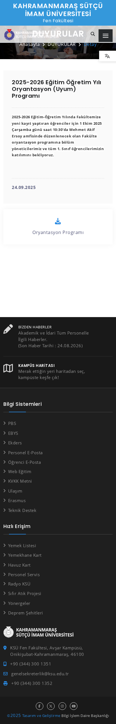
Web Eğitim (20, 471)
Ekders (15, 442)
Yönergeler (19, 603)
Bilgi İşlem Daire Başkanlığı (85, 715)
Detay (90, 44)
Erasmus (17, 500)
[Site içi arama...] (93, 34)
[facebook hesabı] (39, 706)
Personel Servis (24, 574)
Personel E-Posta (25, 452)
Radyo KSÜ (19, 584)
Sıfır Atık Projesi (24, 593)
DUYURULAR (62, 44)
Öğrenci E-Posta (24, 462)
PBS (12, 423)
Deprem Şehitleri (25, 613)
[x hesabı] (50, 706)
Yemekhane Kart (25, 555)
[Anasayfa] (32, 34)
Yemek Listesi (22, 545)
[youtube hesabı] (73, 706)
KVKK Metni (20, 481)
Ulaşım (15, 491)
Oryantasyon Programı (58, 232)
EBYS (13, 433)
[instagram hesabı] (62, 706)
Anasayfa (29, 44)
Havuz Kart (19, 565)
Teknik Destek (22, 510)
